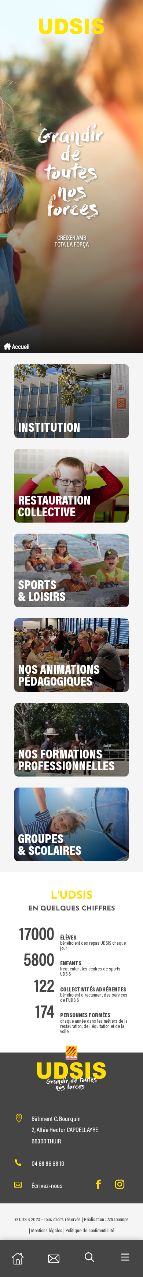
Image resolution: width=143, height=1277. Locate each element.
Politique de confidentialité (90, 1231)
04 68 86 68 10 (48, 1164)
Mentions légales (46, 1231)
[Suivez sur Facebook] (98, 1184)
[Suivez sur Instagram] (119, 1184)
